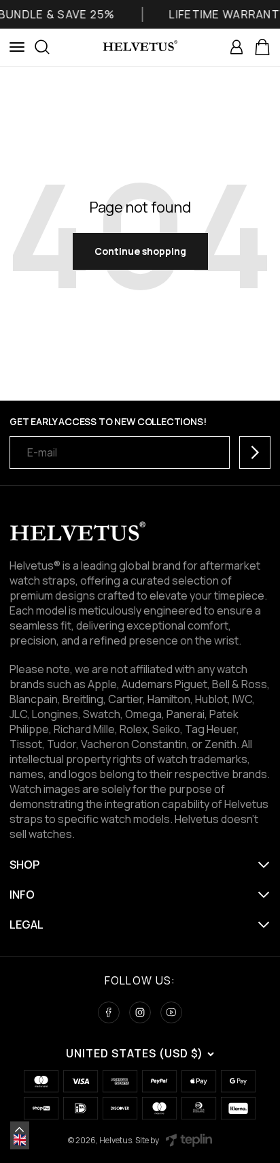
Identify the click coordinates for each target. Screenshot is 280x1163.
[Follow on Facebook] (109, 1012)
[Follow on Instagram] (140, 1012)
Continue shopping (140, 251)
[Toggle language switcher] (20, 1129)
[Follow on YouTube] (171, 1012)
